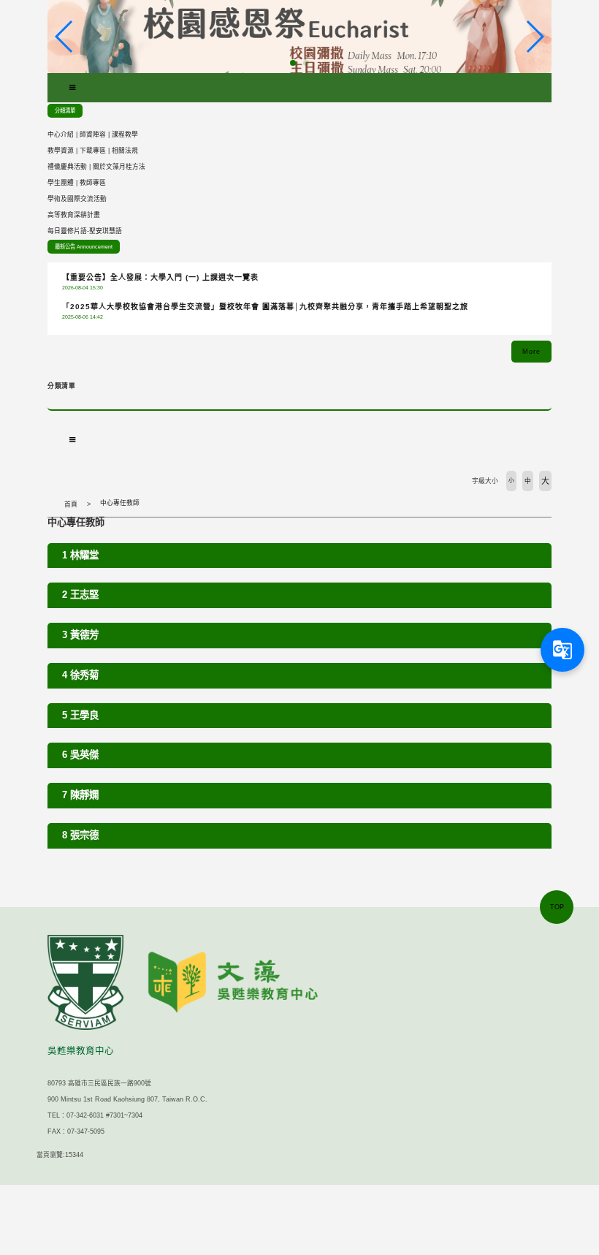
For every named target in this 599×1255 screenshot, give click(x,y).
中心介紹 (60, 134)
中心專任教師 (120, 503)
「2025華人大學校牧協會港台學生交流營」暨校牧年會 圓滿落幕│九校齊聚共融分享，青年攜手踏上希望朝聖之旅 (265, 307)
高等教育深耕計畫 (73, 215)
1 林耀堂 (80, 555)
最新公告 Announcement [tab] (83, 246)
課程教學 (125, 134)
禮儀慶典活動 (67, 166)
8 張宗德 (80, 835)
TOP (557, 907)
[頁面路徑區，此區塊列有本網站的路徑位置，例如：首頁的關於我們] (51, 504)
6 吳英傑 (80, 754)
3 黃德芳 (80, 634)
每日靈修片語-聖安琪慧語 (84, 231)
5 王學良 (80, 715)
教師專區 (93, 182)
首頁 (70, 504)
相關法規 (125, 150)
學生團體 (60, 182)
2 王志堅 (80, 594)
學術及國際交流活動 (77, 198)
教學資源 (60, 150)
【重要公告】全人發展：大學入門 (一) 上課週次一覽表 (160, 277)
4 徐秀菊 (80, 675)
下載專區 (93, 150)
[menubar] (72, 87)
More (531, 351)
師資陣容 (93, 134)
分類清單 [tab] (65, 110)
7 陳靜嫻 (80, 794)
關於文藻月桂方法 (119, 166)
